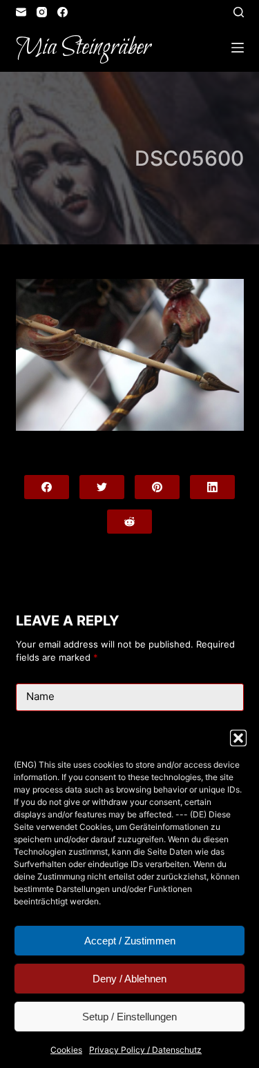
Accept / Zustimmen (129, 940)
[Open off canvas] (237, 47)
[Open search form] (238, 12)
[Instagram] (42, 12)
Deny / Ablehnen (129, 978)
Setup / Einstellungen (129, 1016)
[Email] (21, 12)
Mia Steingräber (83, 47)
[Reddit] (129, 521)
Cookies (66, 1050)
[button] (238, 738)
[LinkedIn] (212, 487)
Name (40, 696)
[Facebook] (62, 12)
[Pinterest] (157, 487)
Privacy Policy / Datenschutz (145, 1050)
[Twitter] (101, 487)
